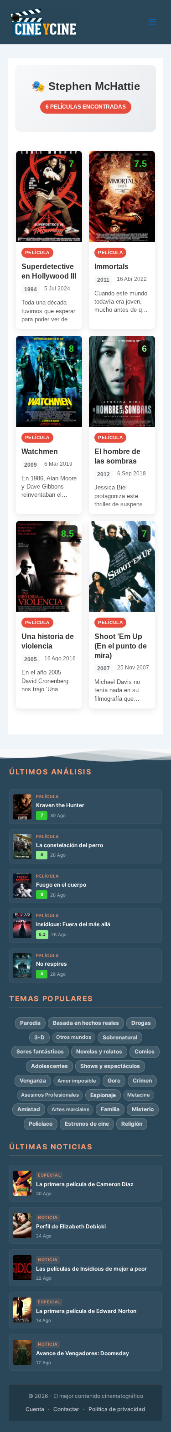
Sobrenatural (120, 1037)
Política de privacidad (116, 1409)
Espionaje (103, 1095)
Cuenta (35, 1409)
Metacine (138, 1095)
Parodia (30, 1022)
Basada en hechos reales (86, 1022)
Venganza (33, 1080)
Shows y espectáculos (110, 1066)
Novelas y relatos (99, 1051)
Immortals (111, 266)
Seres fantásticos (40, 1051)
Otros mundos (73, 1037)
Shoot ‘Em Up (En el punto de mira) (120, 646)
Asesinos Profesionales (50, 1095)
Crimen (142, 1080)
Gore (114, 1080)
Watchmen (39, 451)
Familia (110, 1109)
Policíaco (40, 1123)
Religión (131, 1123)
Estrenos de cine (87, 1123)
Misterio (143, 1109)
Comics (145, 1051)
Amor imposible (76, 1081)
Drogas (141, 1022)
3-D (39, 1037)
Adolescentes (49, 1066)
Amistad (28, 1109)
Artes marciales (70, 1109)
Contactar (66, 1409)
